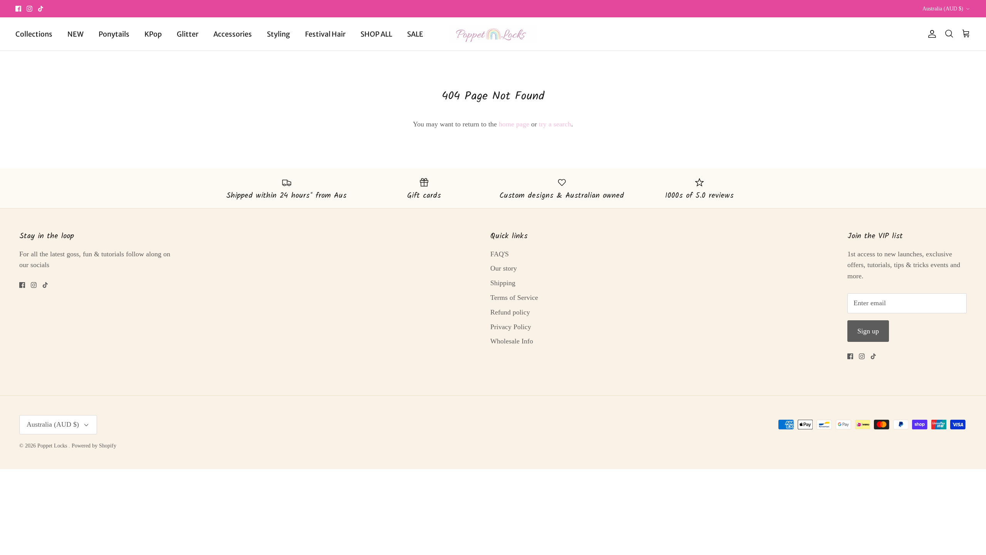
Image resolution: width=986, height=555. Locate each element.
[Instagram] (29, 9)
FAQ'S (499, 254)
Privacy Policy (510, 327)
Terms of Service (514, 297)
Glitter (187, 34)
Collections (33, 34)
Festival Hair (325, 34)
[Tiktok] (41, 9)
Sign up (868, 331)
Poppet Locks (53, 446)
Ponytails (114, 34)
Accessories (232, 34)
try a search (555, 124)
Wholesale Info (511, 341)
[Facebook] (18, 9)
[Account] (930, 34)
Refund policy (510, 312)
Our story (503, 268)
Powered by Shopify (94, 446)
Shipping (502, 283)
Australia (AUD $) (942, 9)
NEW (75, 34)
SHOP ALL (376, 34)
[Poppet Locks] (493, 34)
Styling (278, 34)
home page (514, 124)
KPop (153, 34)
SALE (415, 34)
